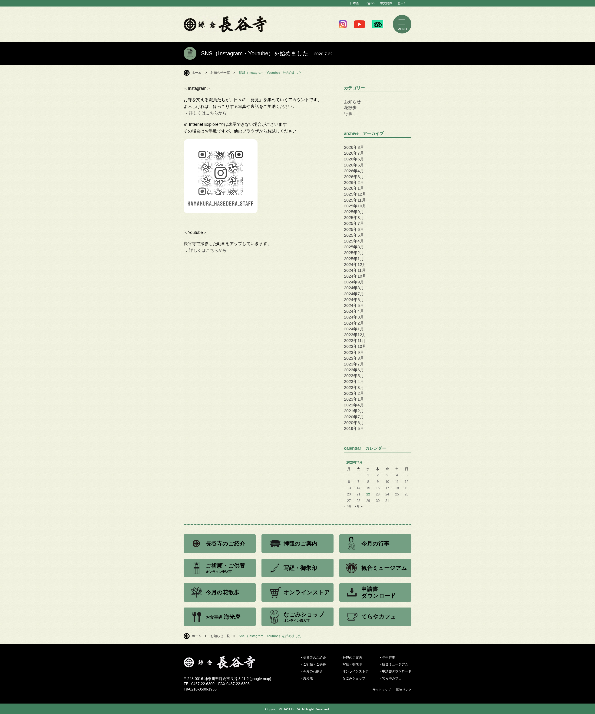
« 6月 (348, 506)
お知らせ (352, 102)
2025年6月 (354, 229)
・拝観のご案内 (350, 657)
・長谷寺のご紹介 (313, 657)
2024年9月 (354, 282)
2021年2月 (354, 410)
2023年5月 (354, 375)
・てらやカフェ (390, 678)
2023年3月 (354, 387)
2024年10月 (355, 276)
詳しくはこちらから (208, 113)
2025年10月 (355, 206)
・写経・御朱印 (350, 664)
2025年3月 (354, 247)
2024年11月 (355, 270)
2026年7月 (354, 153)
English (369, 3)
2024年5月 (354, 305)
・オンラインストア (354, 671)
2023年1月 (354, 399)
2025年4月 (354, 241)
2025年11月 (355, 200)
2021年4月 (354, 405)
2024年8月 (354, 288)
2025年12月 (355, 194)
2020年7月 (354, 417)
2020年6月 (354, 422)
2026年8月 (354, 147)
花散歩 (350, 107)
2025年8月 (354, 217)
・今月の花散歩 (311, 671)
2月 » (359, 506)
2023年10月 (355, 346)
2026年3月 (354, 176)
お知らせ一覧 (220, 72)
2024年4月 (354, 311)
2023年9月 (354, 352)
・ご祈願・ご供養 (313, 664)
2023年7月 (354, 364)
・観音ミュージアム (393, 664)
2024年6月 (354, 299)
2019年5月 (354, 428)
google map (260, 679)
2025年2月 (354, 252)
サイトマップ (382, 689)
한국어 (402, 3)
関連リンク (403, 689)
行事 (348, 113)
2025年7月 (354, 223)
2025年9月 (354, 211)
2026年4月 (354, 171)
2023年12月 (355, 334)
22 (368, 494)
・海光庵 (306, 678)
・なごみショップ (352, 678)
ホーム (197, 72)
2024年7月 (354, 294)
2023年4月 (354, 381)
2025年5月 (354, 235)
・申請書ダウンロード (395, 671)
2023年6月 (354, 370)
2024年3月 (354, 317)
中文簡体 (386, 3)
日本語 (354, 3)
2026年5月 (354, 165)
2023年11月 (355, 340)
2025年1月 (354, 258)
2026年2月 (354, 182)
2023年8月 (354, 358)
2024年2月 (354, 323)
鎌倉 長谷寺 (225, 24)
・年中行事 (387, 657)
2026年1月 (354, 188)
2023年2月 (354, 393)
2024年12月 (355, 264)
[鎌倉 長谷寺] (227, 665)
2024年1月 (354, 329)
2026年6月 (354, 159)
